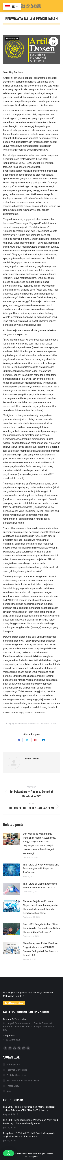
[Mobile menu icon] (58, 6)
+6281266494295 (11, 1039)
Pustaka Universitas (16, 1075)
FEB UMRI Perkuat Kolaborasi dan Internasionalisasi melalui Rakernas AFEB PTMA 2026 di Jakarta (29, 1108)
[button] (8, 1153)
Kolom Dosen (12, 39)
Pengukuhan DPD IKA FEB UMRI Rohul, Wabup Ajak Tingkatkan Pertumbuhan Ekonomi (29, 1135)
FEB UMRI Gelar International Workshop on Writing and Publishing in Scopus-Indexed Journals (30, 1121)
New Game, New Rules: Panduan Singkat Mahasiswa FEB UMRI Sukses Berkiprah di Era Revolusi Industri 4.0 (40, 949)
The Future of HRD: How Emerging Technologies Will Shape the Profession (41, 868)
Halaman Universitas (17, 1069)
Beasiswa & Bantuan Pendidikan (23, 1080)
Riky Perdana (16, 72)
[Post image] (11, 839)
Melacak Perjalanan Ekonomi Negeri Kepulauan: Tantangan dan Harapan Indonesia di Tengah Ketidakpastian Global (40, 907)
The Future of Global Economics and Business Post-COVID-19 (40, 885)
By (34, 723)
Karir (9, 1091)
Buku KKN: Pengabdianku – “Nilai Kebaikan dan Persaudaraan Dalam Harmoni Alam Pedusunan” (41, 928)
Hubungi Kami (13, 1064)
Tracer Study (13, 1085)
